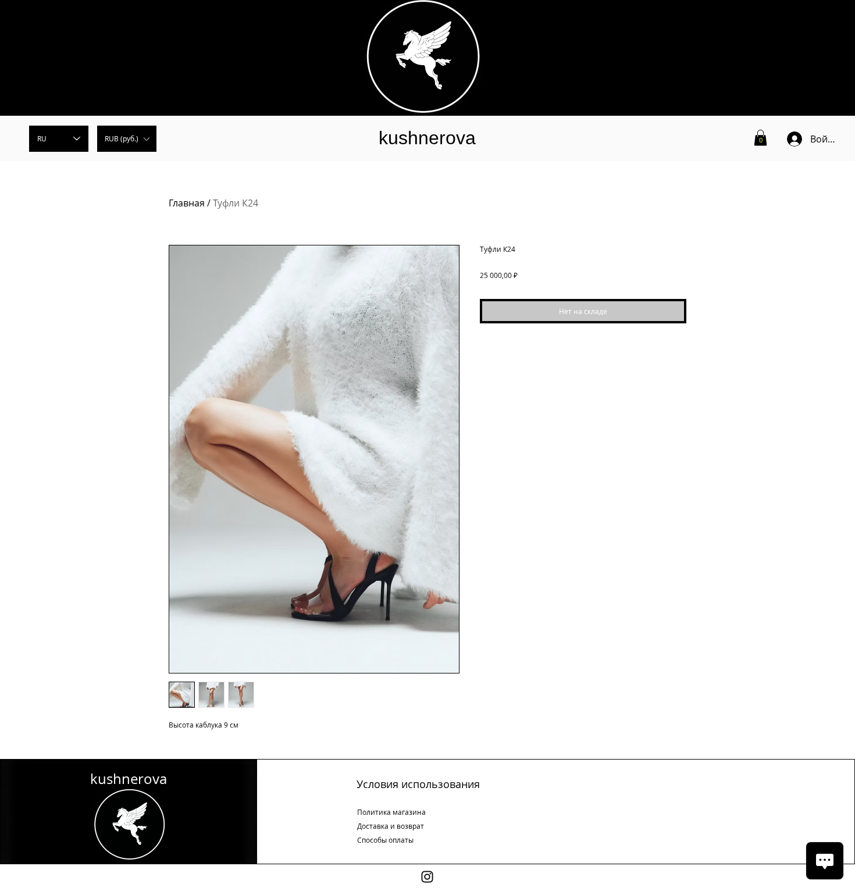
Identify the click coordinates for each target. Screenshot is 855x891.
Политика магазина (391, 812)
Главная (187, 203)
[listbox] (126, 139)
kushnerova (427, 137)
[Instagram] (427, 877)
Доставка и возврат (390, 826)
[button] (126, 139)
